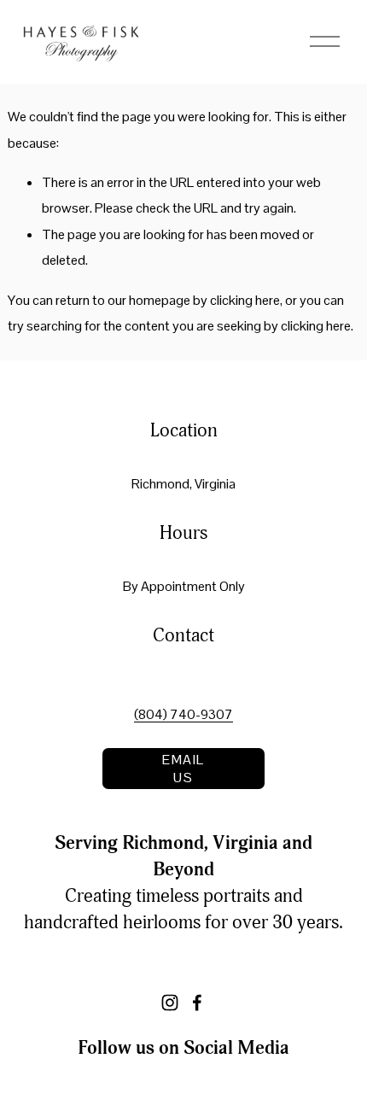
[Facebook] (197, 1002)
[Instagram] (169, 1002)
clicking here (245, 300)
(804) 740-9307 (183, 714)
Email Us (183, 768)
